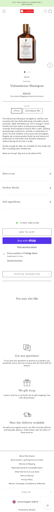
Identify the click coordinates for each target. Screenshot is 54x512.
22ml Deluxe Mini (32, 111)
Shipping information (27, 274)
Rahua (26, 81)
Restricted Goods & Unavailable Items (27, 468)
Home (26, 77)
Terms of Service (27, 476)
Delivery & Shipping (27, 464)
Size (26, 106)
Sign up (26, 492)
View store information (14, 261)
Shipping (23, 96)
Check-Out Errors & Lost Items (27, 472)
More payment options (27, 247)
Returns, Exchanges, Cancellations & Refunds (27, 484)
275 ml (17, 111)
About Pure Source (27, 456)
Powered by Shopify (27, 510)
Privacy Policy (27, 479)
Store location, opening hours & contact (27, 460)
